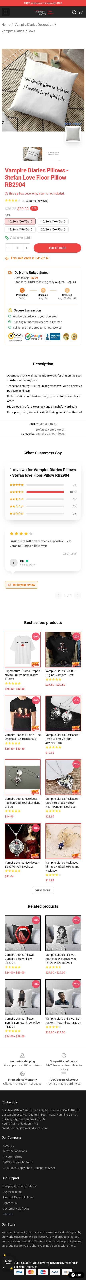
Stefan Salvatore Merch (50, 429)
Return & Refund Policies (18, 1197)
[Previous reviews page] (58, 595)
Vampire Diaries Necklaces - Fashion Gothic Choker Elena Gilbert (22, 802)
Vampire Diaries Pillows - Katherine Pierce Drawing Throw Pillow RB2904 (61, 958)
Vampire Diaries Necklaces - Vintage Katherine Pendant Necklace (62, 866)
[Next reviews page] (77, 595)
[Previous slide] (8, 90)
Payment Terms (12, 1191)
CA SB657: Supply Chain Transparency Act (29, 1167)
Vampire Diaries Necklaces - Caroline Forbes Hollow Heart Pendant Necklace (62, 802)
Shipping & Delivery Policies (19, 1186)
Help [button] (78, 1275)
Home (6, 25)
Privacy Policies (12, 1156)
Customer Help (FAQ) (16, 1208)
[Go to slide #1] (32, 154)
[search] (74, 12)
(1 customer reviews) (35, 200)
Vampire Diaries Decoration (34, 25)
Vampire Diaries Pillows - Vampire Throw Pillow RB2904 (20, 958)
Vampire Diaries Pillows (18, 31)
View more (43, 890)
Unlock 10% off (8, 1262)
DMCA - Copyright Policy (18, 1162)
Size (7, 215)
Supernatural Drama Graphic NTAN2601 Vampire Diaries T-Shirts (22, 675)
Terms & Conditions (15, 1151)
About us (8, 1145)
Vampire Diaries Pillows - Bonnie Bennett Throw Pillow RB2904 (22, 1022)
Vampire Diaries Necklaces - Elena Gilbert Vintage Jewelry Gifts (62, 738)
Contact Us (10, 1203)
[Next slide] (78, 90)
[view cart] (80, 12)
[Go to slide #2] (53, 154)
